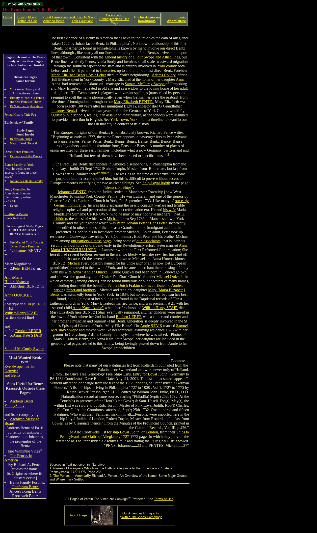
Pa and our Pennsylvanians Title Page (114, 19)
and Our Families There (25, 102)
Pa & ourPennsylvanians (26, 106)
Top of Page (78, 515)
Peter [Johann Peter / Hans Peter (142, 223)
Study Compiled (15, 189)
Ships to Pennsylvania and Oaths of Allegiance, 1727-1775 (124, 434)
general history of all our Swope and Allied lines (142, 57)
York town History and (25, 89)
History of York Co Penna (27, 98)
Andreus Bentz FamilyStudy (18, 403)
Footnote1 (104, 173)
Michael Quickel (169, 276)
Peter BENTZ (25, 268)
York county (167, 66)
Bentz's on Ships (21, 139)
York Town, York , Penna (130, 119)
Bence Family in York (19, 164)
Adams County (164, 75)
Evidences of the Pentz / (26, 156)
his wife (169, 210)
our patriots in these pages (91, 241)
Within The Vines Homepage (141, 517)
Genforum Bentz (25, 487)
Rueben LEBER (129, 317)
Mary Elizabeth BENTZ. (134, 102)
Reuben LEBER (28, 331)
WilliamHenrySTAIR (21, 313)
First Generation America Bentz (55, 19)
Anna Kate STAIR (27, 335)
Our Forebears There (25, 93)
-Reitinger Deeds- (16, 214)
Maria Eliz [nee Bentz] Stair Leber (78, 75)
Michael (113, 218)
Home (7, 17)
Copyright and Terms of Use (27, 19)
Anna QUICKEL (18, 295)
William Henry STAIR (160, 308)
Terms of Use (163, 499)
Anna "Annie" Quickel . (91, 272)
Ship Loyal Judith (156, 183)
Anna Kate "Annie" (88, 308)
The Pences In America (18, 457)
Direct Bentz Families (18, 152)
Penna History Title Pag (20, 114)
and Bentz (12, 375)
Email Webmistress (176, 19)
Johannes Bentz (63, 110)
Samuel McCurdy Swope (24, 348)
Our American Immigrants (149, 19)
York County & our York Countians (82, 19)
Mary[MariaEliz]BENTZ (26, 304)
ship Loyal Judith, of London (135, 432)
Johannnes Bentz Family (26, 181)
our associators (148, 241)
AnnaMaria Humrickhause (15, 279)
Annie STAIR (151, 325)
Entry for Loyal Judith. (150, 374)
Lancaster (107, 70)
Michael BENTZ (26, 286)
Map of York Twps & (24, 143)
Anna (180, 79)
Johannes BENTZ (27, 250)
